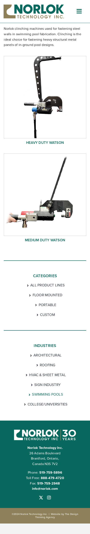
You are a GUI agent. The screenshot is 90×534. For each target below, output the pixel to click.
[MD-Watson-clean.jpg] (45, 155)
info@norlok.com (45, 488)
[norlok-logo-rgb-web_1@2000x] (34, 6)
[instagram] (49, 497)
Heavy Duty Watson (45, 142)
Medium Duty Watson (45, 240)
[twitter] (41, 497)
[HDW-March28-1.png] (45, 57)
